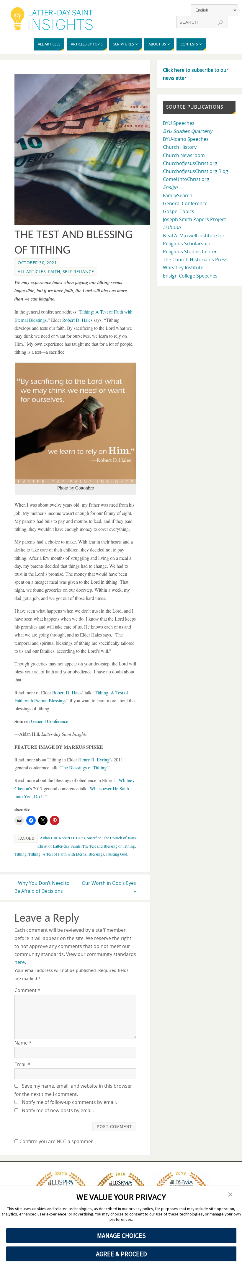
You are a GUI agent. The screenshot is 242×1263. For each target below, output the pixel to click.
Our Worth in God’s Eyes (109, 887)
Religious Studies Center (190, 251)
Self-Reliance (78, 271)
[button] (230, 1195)
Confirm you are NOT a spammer (55, 1141)
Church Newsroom (184, 155)
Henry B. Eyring (93, 759)
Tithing (20, 854)
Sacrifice (94, 838)
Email (22, 1064)
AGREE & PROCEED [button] (121, 1254)
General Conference (49, 721)
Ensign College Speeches (190, 275)
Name (23, 1043)
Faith (54, 271)
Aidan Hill (48, 838)
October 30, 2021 (37, 262)
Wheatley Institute (183, 267)
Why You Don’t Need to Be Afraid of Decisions (42, 887)
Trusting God (116, 854)
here (19, 962)
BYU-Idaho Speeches (186, 139)
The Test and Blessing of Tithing (108, 846)
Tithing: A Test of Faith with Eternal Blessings (66, 854)
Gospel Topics (178, 211)
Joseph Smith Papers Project (194, 219)
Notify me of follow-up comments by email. (69, 1102)
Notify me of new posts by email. (58, 1110)
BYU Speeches (178, 123)
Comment (27, 990)
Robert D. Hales (72, 838)
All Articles (32, 271)
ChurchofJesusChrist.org (190, 163)
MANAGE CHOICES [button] (121, 1235)
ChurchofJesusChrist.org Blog (195, 171)
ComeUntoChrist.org (186, 179)
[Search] (220, 23)
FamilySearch (177, 195)
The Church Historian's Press (195, 259)
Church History (180, 147)
